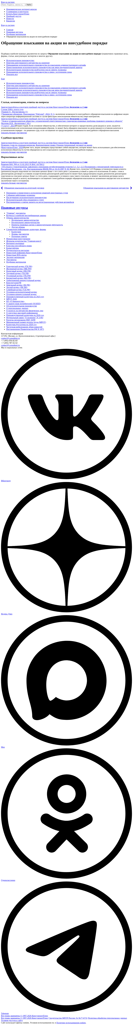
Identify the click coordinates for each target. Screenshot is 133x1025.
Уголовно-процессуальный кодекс (21, 294)
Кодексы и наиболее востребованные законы (26, 215)
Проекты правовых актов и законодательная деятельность (37, 225)
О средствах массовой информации (22, 313)
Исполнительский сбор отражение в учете (25, 200)
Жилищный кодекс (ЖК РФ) (19, 269)
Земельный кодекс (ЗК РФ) (18, 285)
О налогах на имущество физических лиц (24, 311)
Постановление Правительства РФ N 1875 (25, 329)
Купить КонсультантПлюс (17, 14)
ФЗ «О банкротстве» (15, 301)
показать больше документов (14, 133)
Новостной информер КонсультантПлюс (24, 253)
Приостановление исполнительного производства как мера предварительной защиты (44, 67)
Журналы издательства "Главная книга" (24, 241)
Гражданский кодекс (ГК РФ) (19, 266)
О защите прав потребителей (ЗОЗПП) (23, 304)
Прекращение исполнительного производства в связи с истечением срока (39, 72)
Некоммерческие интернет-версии (21, 9)
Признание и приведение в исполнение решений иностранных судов (37, 193)
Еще (3, 79)
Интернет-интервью (15, 243)
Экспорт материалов (15, 257)
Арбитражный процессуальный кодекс (23, 280)
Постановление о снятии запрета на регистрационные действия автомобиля (40, 202)
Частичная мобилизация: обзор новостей (24, 327)
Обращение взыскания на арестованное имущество (106, 188)
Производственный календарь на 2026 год (25, 315)
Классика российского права (19, 246)
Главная (9, 30)
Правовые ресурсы (14, 32)
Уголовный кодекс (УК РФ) (18, 276)
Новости (10, 18)
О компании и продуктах (17, 11)
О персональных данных (17, 308)
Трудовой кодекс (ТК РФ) (17, 273)
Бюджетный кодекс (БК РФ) (18, 278)
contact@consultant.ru (10, 338)
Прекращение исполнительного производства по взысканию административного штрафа (46, 65)
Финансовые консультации (18, 239)
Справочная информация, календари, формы (26, 229)
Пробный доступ (13, 16)
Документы (11, 260)
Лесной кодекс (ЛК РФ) (16, 287)
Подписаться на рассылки (17, 250)
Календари (16, 232)
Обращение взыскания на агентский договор (24, 188)
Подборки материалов (16, 34)
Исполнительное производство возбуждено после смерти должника (36, 70)
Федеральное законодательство (25, 220)
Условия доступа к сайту (12, 1020)
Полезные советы (19, 236)
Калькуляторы (12, 248)
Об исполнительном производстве (21, 306)
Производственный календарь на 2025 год (25, 297)
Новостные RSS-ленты (16, 255)
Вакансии (10, 21)
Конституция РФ (13, 283)
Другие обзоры (18, 227)
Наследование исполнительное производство (26, 197)
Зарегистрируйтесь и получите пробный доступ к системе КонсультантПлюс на (44, 107)
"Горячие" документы (16, 213)
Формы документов (20, 234)
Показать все (12, 74)
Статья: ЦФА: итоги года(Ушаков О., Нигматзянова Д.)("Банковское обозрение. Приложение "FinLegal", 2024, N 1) (27, 111)
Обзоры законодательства (17, 218)
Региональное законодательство (25, 222)
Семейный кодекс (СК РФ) (18, 290)
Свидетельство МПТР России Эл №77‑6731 (68, 1018)
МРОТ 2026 (11, 299)
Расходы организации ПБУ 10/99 (20, 320)
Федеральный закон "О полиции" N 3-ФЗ (24, 317)
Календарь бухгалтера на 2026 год (21, 324)
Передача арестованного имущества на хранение (28, 63)
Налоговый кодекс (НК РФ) (18, 271)
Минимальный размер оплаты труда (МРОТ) (26, 322)
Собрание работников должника (20, 195)
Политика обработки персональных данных (107, 1018)
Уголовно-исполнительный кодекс (21, 292)
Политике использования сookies (71, 1023)
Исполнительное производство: (20, 60)
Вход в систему (8, 2)
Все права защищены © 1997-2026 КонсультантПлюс (24, 1016)
